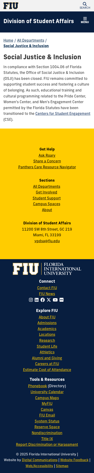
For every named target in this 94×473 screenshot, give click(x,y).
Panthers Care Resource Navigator (47, 167)
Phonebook (37, 386)
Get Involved (46, 192)
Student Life (47, 347)
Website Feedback (74, 460)
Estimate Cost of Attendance (47, 370)
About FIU (47, 317)
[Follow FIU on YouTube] (56, 300)
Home (8, 41)
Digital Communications (39, 460)
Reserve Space (47, 427)
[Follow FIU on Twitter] (50, 300)
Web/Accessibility (39, 466)
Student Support (47, 198)
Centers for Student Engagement (62, 114)
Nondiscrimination (47, 433)
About (47, 210)
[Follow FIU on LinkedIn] (37, 300)
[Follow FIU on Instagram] (32, 300)
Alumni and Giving (47, 358)
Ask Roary (47, 156)
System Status (47, 421)
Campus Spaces (46, 204)
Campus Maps (47, 398)
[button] (85, 5)
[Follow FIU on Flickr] (62, 300)
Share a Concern (47, 161)
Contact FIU (47, 288)
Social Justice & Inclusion (26, 46)
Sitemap (62, 466)
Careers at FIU (47, 364)
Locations (47, 335)
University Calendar (47, 392)
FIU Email (47, 415)
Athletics (47, 352)
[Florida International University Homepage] (25, 6)
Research (47, 341)
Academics (47, 329)
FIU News (47, 294)
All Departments (30, 41)
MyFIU (47, 404)
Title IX (47, 439)
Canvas (47, 410)
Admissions (47, 323)
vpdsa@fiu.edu (47, 241)
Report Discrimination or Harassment (47, 445)
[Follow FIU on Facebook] (43, 300)
